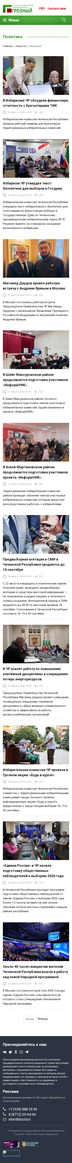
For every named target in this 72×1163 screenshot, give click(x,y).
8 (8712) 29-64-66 (22, 1114)
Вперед (43, 1019)
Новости (21, 46)
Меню (14, 20)
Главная (7, 46)
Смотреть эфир (57, 8)
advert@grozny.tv (20, 1119)
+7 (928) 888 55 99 (23, 1109)
